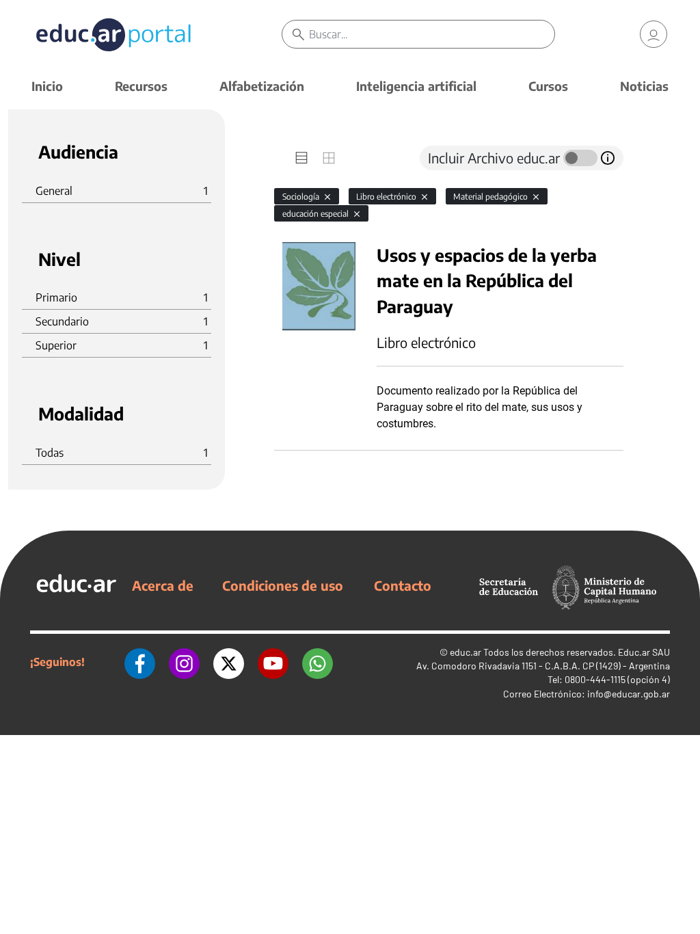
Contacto (402, 585)
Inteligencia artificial (416, 86)
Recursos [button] (141, 86)
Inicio (47, 86)
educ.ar (465, 652)
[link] (653, 34)
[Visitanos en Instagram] (184, 662)
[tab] (301, 158)
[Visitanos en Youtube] (273, 662)
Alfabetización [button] (261, 86)
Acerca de (162, 585)
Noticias (644, 86)
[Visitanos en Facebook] (139, 662)
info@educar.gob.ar (628, 693)
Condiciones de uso (282, 585)
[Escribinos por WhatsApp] (317, 662)
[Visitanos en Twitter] (228, 662)
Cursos (548, 86)
